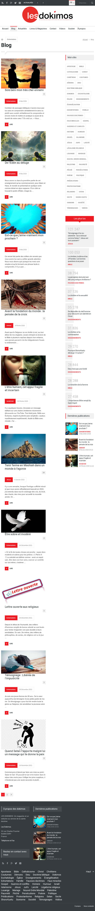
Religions (39, 896)
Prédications (7, 896)
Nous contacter (89, 906)
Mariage (16, 890)
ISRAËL (69, 137)
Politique (52, 893)
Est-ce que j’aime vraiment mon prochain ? (24, 237)
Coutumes (6, 874)
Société (32, 899)
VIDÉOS (84, 208)
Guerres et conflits (20, 884)
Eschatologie (7, 877)
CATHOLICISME (72, 72)
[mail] (20, 3)
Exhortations (11, 39)
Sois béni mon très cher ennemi (24, 90)
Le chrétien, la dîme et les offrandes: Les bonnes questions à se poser (78, 258)
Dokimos (56, 874)
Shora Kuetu (7, 899)
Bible (16, 871)
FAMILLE (85, 110)
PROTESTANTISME (74, 186)
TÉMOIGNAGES (72, 208)
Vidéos (58, 899)
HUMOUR (81, 132)
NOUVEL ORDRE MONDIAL (76, 159)
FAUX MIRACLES (73, 121)
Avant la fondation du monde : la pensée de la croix (25, 313)
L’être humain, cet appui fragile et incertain (24, 388)
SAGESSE (10, 401)
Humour (47, 884)
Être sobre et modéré (18, 534)
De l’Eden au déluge (17, 162)
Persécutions (28, 893)
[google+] (11, 3)
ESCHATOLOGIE (84, 94)
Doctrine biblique (41, 874)
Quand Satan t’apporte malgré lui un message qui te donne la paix (25, 752)
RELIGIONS (71, 192)
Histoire (36, 884)
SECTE (69, 197)
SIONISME (70, 202)
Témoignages (45, 899)
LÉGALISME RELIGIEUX (75, 148)
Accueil (5, 28)
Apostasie (6, 871)
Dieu (28, 874)
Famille (19, 881)
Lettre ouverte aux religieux (22, 606)
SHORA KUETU (81, 197)
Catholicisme (28, 871)
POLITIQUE (80, 175)
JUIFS (78, 143)
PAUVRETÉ (83, 164)
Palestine (51, 890)
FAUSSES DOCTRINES (75, 115)
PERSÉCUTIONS (82, 170)
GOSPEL (86, 121)
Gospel (4, 884)
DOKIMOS (70, 94)
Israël (56, 884)
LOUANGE (70, 153)
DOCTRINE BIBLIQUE (74, 88)
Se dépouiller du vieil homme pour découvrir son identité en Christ (79, 313)
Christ (41, 871)
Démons (18, 874)
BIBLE (81, 66)
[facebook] (7, 3)
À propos (81, 28)
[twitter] (15, 3)
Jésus (9, 480)
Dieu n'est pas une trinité (77, 369)
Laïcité (35, 887)
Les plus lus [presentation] (80, 218)
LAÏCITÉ (87, 143)
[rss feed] (2, 3)
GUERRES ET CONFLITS (75, 126)
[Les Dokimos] (47, 22)
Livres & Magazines (38, 28)
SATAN (81, 192)
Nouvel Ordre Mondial (33, 890)
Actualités (22, 28)
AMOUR (82, 448)
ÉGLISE (69, 99)
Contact (53, 28)
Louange (5, 890)
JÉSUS (69, 143)
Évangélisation (51, 877)
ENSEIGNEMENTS (82, 99)
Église (20, 877)
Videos (62, 28)
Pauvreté (5, 893)
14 (44, 472)
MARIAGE (81, 153)
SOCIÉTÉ (81, 202)
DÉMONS (70, 83)
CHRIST (85, 72)
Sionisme (20, 899)
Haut (88, 871)
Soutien (71, 28)
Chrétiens (51, 871)
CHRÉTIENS (71, 77)
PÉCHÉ (69, 170)
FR (71, 2)
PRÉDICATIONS (72, 181)
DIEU (79, 83)
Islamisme (6, 887)
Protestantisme (24, 896)
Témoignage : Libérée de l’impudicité (20, 677)
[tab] (79, 219)
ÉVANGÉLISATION (73, 104)
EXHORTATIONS (73, 110)
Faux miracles (54, 881)
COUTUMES (84, 77)
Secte (58, 896)
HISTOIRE (70, 132)
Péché (16, 893)
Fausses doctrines (35, 881)
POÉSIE (69, 175)
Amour (9, 325)
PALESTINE (71, 164)
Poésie (41, 893)
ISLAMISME (80, 137)
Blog (13, 28)
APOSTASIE (71, 66)
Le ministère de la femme (78, 385)
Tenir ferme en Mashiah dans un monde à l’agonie (25, 467)
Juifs (26, 887)
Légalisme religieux (50, 887)
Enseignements (33, 877)
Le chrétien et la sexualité (78, 295)
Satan (49, 896)
